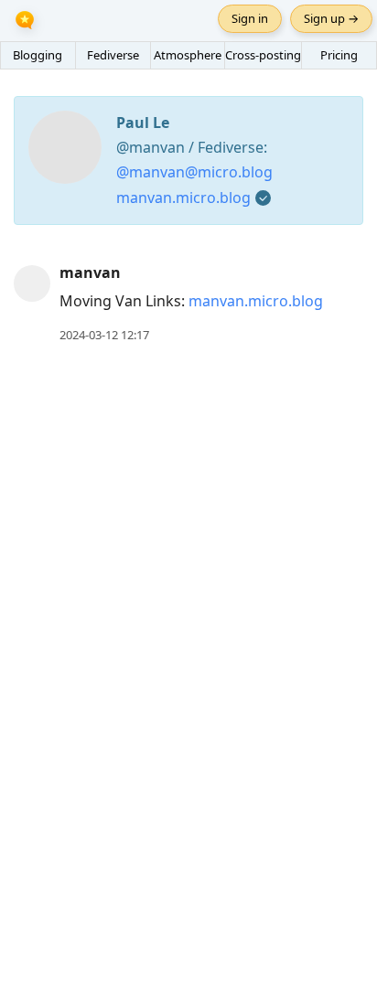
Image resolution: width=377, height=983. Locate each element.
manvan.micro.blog (183, 197)
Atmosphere (187, 55)
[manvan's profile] (32, 282)
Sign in (250, 18)
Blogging (37, 55)
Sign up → (331, 18)
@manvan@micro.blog (194, 172)
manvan (90, 272)
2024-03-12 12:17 (104, 334)
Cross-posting (263, 55)
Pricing (339, 55)
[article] (188, 304)
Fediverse (113, 55)
